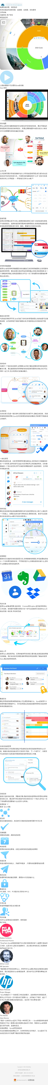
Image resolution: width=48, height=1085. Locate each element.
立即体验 (3, 12)
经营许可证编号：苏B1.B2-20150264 (24, 1073)
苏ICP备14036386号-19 (22, 1080)
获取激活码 (4, 17)
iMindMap (28, 1067)
